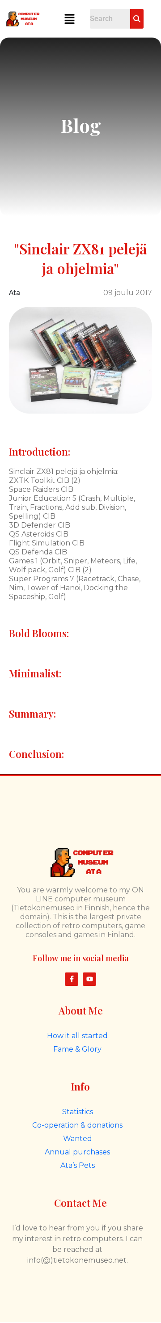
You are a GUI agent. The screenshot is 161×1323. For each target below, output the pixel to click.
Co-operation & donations (77, 1125)
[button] (69, 18)
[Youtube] (89, 979)
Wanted (77, 1138)
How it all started (77, 1035)
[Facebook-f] (71, 979)
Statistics (77, 1111)
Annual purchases (77, 1152)
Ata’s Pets (77, 1165)
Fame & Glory (77, 1049)
